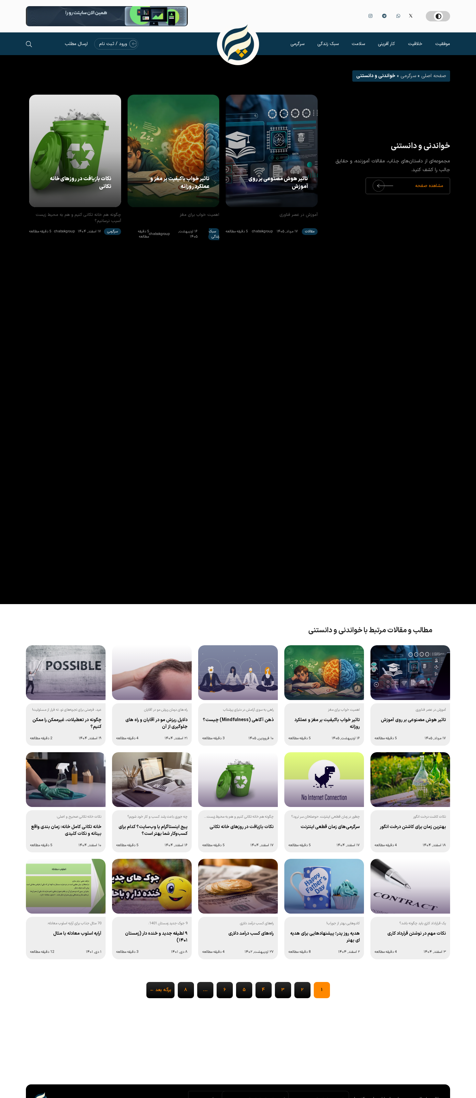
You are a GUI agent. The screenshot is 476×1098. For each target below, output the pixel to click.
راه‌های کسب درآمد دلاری (251, 933)
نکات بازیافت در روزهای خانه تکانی (80, 183)
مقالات (309, 231)
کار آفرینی (386, 44)
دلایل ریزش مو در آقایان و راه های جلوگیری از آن (156, 723)
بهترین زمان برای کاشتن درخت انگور (413, 827)
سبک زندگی (328, 44)
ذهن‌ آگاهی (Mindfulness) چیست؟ (238, 720)
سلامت (358, 44)
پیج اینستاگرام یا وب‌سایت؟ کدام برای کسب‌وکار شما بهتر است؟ (153, 830)
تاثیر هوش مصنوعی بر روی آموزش (278, 183)
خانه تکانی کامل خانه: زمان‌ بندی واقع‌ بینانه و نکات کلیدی (66, 830)
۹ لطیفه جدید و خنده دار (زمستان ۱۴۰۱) (156, 937)
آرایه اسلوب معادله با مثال (77, 933)
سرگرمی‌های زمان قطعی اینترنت (330, 827)
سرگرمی (297, 44)
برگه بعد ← (160, 990)
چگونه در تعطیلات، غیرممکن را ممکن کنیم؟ (66, 723)
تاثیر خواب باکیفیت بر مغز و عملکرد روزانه (180, 183)
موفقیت (442, 44)
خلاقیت (415, 44)
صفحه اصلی (433, 76)
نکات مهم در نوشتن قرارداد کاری (416, 933)
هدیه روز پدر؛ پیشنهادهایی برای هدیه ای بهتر (325, 937)
